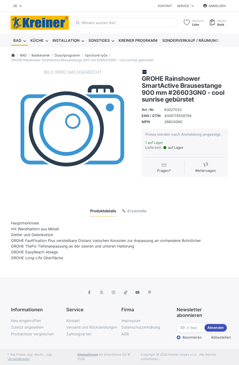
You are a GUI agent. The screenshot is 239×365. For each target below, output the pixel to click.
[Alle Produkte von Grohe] (144, 72)
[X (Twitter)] (101, 292)
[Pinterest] (149, 292)
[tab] (103, 211)
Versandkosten (18, 359)
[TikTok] (125, 292)
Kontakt (165, 6)
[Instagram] (113, 292)
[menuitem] (19, 40)
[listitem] (73, 131)
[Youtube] (138, 292)
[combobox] (18, 5)
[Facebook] (89, 292)
